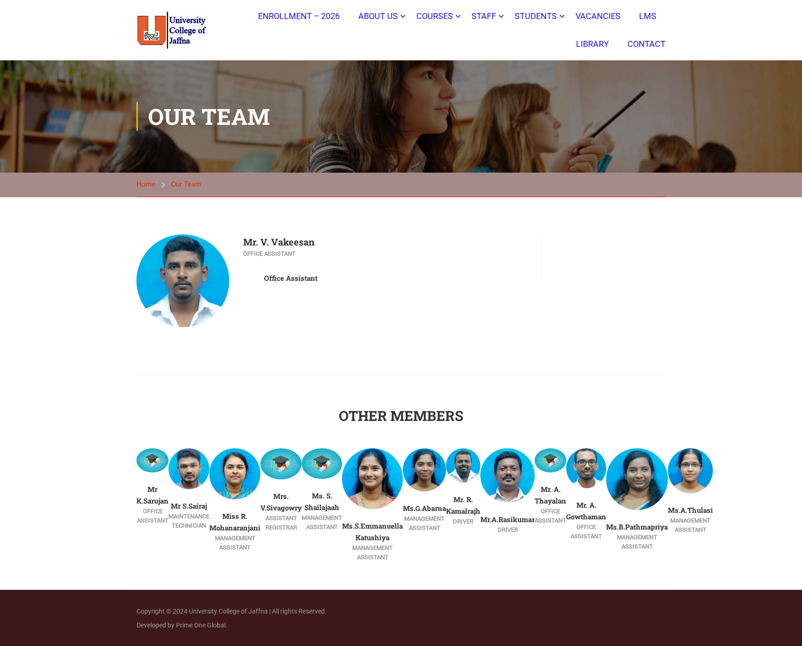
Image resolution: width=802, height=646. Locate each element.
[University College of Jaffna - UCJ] (171, 30)
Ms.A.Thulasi (690, 510)
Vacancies (598, 16)
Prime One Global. (201, 625)
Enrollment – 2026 (299, 16)
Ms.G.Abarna (424, 508)
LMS (647, 16)
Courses (434, 16)
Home (145, 184)
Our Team (186, 184)
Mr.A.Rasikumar (507, 519)
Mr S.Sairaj (189, 505)
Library (592, 44)
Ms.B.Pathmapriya (637, 526)
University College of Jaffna (229, 611)
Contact (646, 44)
